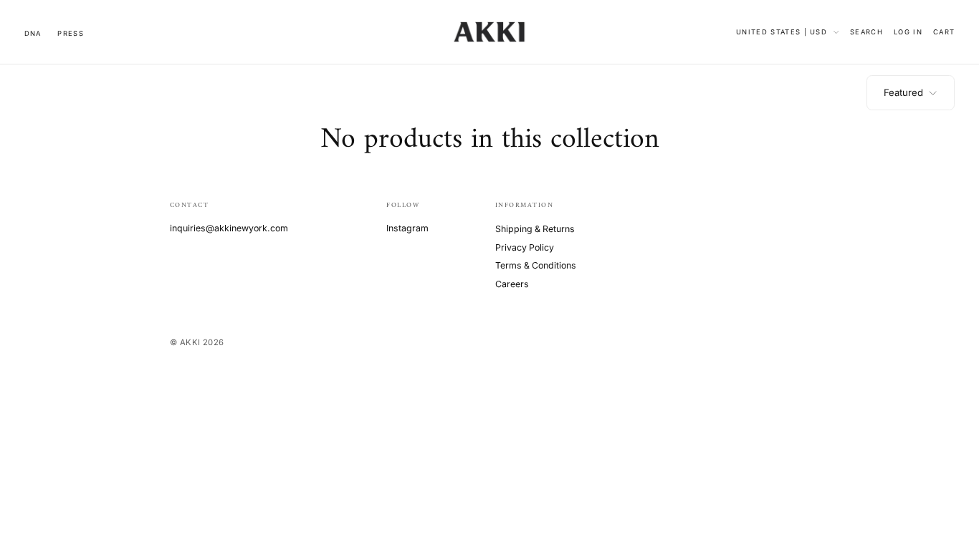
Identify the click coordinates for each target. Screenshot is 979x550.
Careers (512, 284)
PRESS (70, 33)
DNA (33, 33)
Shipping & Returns (535, 228)
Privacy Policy (524, 247)
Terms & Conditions (535, 265)
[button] (866, 32)
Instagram (407, 228)
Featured (903, 92)
